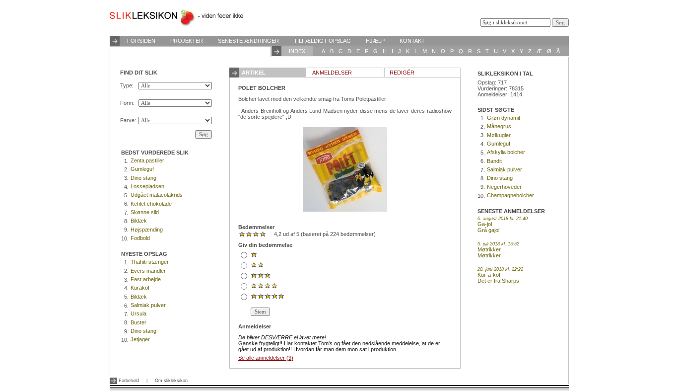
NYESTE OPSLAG (144, 254)
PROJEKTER (186, 41)
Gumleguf (142, 169)
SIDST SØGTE (495, 110)
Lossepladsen (147, 186)
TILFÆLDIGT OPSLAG (322, 41)
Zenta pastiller (147, 160)
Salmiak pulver (148, 305)
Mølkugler (499, 135)
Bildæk (139, 221)
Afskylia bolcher (506, 152)
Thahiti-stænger (150, 262)
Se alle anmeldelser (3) (265, 358)
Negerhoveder (504, 187)
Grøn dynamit (503, 118)
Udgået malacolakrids (157, 195)
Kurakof (140, 288)
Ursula (138, 313)
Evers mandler (148, 271)
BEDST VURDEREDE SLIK (155, 153)
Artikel (254, 73)
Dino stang (143, 178)
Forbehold (129, 380)
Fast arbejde (146, 279)
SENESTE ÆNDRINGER (248, 41)
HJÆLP (375, 41)
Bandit (494, 161)
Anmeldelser (332, 73)
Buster (138, 322)
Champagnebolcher (510, 195)
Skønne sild (145, 212)
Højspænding (147, 230)
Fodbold (140, 238)
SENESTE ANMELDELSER (511, 211)
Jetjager (140, 339)
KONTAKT (412, 41)
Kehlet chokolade (151, 204)
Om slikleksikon (171, 380)
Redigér (402, 73)
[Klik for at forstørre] (345, 169)
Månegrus (499, 126)
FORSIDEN (141, 41)
